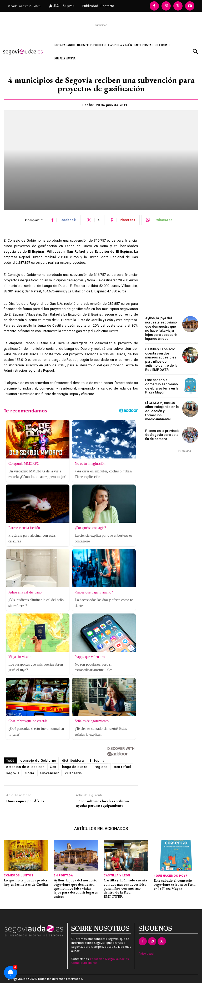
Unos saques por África (25, 801)
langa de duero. (75, 767)
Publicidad (90, 6)
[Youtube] (189, 6)
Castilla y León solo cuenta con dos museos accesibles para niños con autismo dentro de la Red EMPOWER (161, 359)
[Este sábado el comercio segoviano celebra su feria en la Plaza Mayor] (190, 386)
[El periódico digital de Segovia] (25, 51)
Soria (29, 773)
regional (101, 767)
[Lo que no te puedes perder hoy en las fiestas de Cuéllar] (26, 855)
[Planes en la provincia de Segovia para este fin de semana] (190, 435)
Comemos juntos (18, 875)
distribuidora (73, 760)
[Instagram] (166, 6)
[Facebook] (154, 6)
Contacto (107, 6)
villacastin (73, 773)
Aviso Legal (146, 953)
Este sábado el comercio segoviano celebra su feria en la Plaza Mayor (161, 386)
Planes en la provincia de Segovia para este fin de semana (162, 435)
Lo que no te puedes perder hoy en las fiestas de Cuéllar (26, 882)
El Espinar (97, 760)
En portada (63, 875)
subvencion (49, 773)
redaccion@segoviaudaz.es (109, 959)
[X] (178, 6)
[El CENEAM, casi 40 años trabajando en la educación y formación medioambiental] (190, 409)
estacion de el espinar (25, 767)
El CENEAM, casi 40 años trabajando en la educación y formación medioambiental (162, 411)
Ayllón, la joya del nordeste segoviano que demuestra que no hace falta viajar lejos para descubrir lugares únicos (161, 328)
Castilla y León (117, 875)
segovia (12, 773)
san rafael (122, 767)
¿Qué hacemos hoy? (170, 875)
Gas (53, 767)
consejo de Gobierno (38, 760)
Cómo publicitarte (84, 963)
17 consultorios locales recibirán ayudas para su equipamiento (102, 803)
